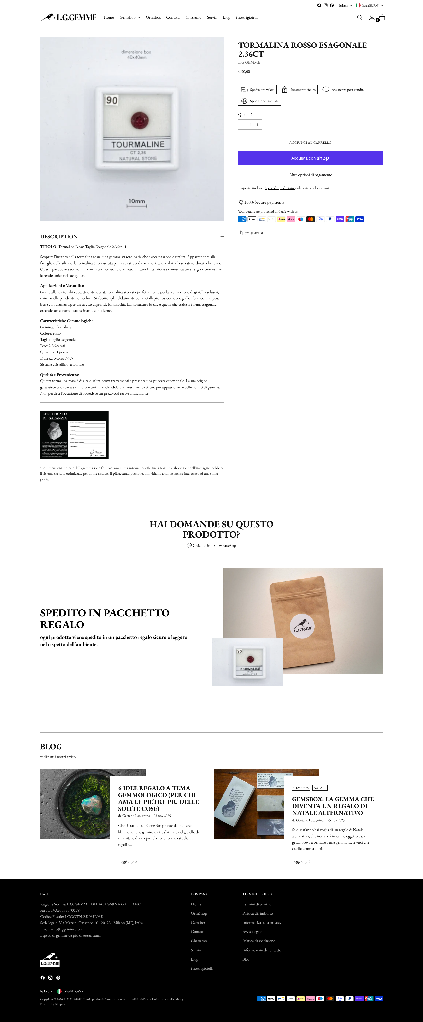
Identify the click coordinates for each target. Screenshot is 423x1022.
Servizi (196, 949)
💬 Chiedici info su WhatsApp (211, 545)
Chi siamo (199, 940)
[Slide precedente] (367, 716)
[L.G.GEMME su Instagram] (325, 5)
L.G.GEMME (249, 62)
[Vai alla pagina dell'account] (370, 17)
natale (320, 788)
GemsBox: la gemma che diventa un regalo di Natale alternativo (333, 806)
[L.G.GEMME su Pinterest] (332, 5)
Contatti (197, 931)
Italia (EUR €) (370, 5)
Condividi (254, 233)
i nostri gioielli (202, 968)
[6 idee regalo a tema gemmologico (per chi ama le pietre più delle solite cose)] (93, 819)
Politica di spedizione (258, 940)
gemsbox (301, 788)
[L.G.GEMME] (68, 17)
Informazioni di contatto (261, 949)
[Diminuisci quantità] (242, 125)
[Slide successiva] (379, 715)
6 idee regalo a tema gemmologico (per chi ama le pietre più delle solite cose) (158, 798)
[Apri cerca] (359, 17)
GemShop (199, 913)
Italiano (343, 5)
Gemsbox (198, 922)
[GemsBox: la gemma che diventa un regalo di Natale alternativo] (266, 819)
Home (196, 904)
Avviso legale (252, 931)
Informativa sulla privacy (261, 922)
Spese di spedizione (280, 187)
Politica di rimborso (257, 913)
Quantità (245, 114)
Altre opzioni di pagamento (310, 174)
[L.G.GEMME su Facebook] (319, 5)
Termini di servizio (256, 904)
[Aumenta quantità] (257, 125)
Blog (194, 959)
